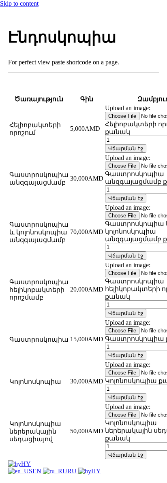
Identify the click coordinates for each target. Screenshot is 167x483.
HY (26, 463)
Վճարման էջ (125, 148)
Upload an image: (127, 107)
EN (37, 471)
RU (72, 471)
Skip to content (19, 3)
